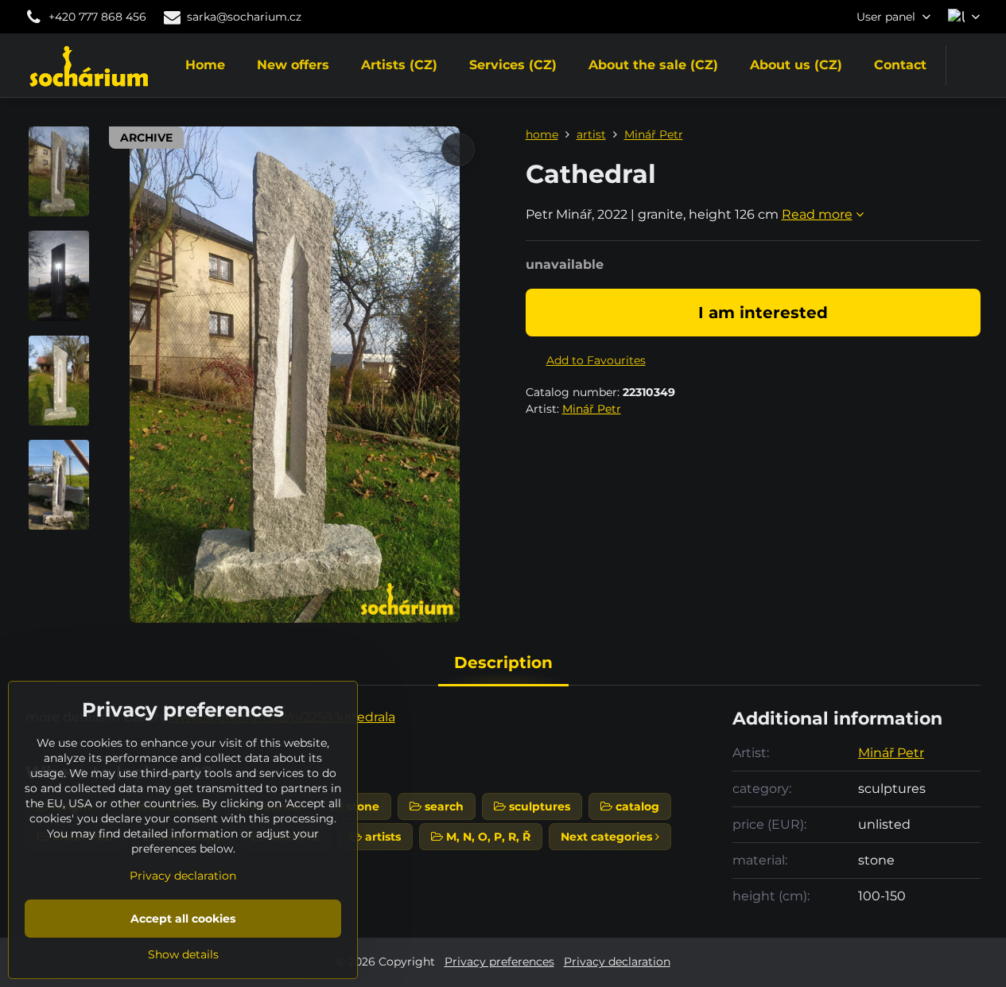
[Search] (968, 65)
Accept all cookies (182, 918)
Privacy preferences (499, 961)
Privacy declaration (617, 961)
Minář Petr (591, 409)
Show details (183, 954)
